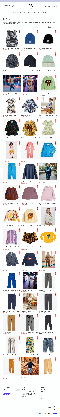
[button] (59, 208)
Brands (20, 12)
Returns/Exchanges (48, 406)
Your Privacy (55, 407)
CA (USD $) (47, 6)
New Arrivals (15, 12)
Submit (18, 389)
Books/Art (42, 12)
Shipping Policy (54, 406)
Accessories (33, 12)
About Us (36, 406)
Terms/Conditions (49, 407)
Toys (38, 12)
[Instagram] (56, 410)
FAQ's (43, 406)
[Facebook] (55, 410)
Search (33, 406)
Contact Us (40, 406)
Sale (46, 12)
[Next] (34, 380)
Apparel (24, 12)
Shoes (29, 12)
